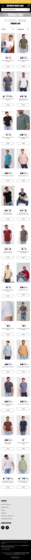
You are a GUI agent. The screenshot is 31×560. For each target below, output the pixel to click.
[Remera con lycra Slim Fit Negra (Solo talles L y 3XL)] (3, 96)
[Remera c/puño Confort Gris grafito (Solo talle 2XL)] (9, 326)
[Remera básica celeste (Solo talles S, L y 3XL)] (27, 58)
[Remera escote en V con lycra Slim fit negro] (3, 478)
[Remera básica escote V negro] (7, 58)
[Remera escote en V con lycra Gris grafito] (7, 478)
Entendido (15, 557)
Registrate (4, 513)
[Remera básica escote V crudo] (5, 58)
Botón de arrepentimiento (8, 546)
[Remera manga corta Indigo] (23, 440)
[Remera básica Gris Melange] (24, 58)
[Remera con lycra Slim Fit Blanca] (5, 96)
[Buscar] (28, 9)
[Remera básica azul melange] (26, 58)
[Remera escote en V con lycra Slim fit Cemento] (12, 478)
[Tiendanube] (6, 549)
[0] (28, 6)
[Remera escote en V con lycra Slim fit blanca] (5, 478)
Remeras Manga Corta (11, 21)
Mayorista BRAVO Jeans (15, 5)
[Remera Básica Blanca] (19, 58)
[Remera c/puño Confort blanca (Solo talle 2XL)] (6, 326)
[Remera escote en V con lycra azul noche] (8, 478)
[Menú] (3, 6)
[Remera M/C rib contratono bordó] (20, 96)
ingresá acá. (25, 545)
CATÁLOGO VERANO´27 (7, 516)
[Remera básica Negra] (22, 58)
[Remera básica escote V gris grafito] (10, 58)
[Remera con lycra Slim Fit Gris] (7, 96)
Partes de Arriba (21, 19)
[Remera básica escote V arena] (8, 58)
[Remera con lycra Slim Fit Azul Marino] (10, 96)
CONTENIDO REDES (6, 519)
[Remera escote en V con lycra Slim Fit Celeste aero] (10, 478)
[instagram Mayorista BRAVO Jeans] (3, 527)
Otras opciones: (8, 56)
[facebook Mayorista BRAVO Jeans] (7, 527)
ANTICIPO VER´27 (6, 504)
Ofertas (3, 510)
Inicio (5, 19)
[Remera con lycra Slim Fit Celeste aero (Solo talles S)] (12, 96)
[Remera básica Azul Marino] (21, 58)
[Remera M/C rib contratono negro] (25, 96)
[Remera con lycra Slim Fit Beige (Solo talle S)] (8, 96)
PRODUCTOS (12, 19)
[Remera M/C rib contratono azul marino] (22, 96)
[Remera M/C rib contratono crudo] (24, 96)
